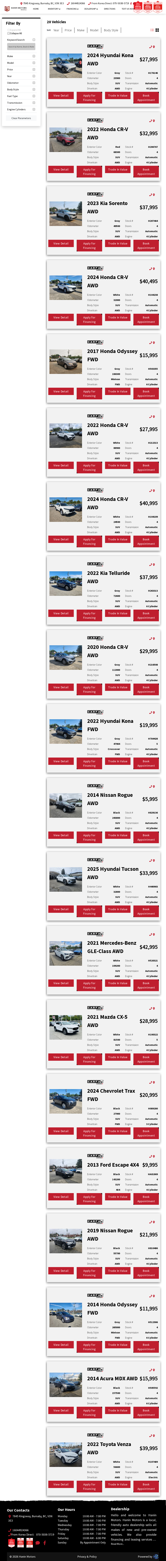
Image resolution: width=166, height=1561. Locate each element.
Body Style (111, 30)
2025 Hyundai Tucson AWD (113, 873)
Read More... (117, 1543)
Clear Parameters (21, 118)
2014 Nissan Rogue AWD (110, 799)
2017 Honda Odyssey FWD (112, 355)
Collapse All (16, 33)
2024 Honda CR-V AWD (107, 281)
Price (68, 30)
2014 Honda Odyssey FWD (112, 1308)
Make (80, 30)
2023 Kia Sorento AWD (107, 207)
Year (56, 30)
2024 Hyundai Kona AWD (110, 59)
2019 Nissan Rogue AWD (110, 1234)
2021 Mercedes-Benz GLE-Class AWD (111, 946)
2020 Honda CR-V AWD (107, 651)
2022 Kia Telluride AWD (108, 577)
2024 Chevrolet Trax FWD (111, 1094)
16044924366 (78, 3)
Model (94, 30)
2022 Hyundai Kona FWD (110, 725)
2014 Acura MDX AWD (112, 1378)
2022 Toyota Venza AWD (109, 1448)
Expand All (15, 30)
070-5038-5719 (121, 3)
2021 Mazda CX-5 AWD (107, 1020)
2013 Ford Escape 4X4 (113, 1164)
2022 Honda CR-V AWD (107, 133)
